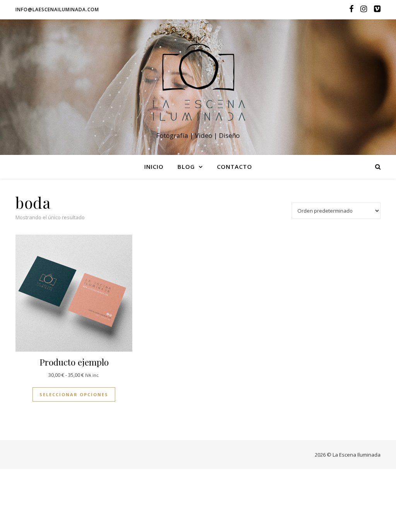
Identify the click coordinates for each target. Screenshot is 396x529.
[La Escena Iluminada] (198, 80)
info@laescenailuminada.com (57, 9)
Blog (186, 166)
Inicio (154, 166)
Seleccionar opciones (73, 394)
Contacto (234, 166)
